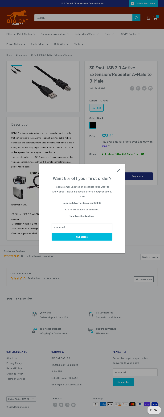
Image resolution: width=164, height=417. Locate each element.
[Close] (118, 169)
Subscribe (82, 236)
